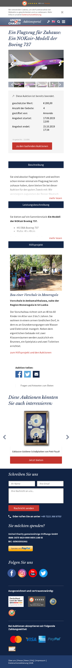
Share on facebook (18, 374)
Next (60, 64)
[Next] (61, 84)
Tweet (27, 374)
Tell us (36, 374)
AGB (31, 663)
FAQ (32, 660)
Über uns (12, 660)
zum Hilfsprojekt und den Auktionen (30, 352)
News (26, 660)
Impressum (40, 660)
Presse (20, 660)
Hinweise (47, 3)
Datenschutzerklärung (31, 14)
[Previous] (10, 84)
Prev (11, 64)
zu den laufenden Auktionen (32, 146)
